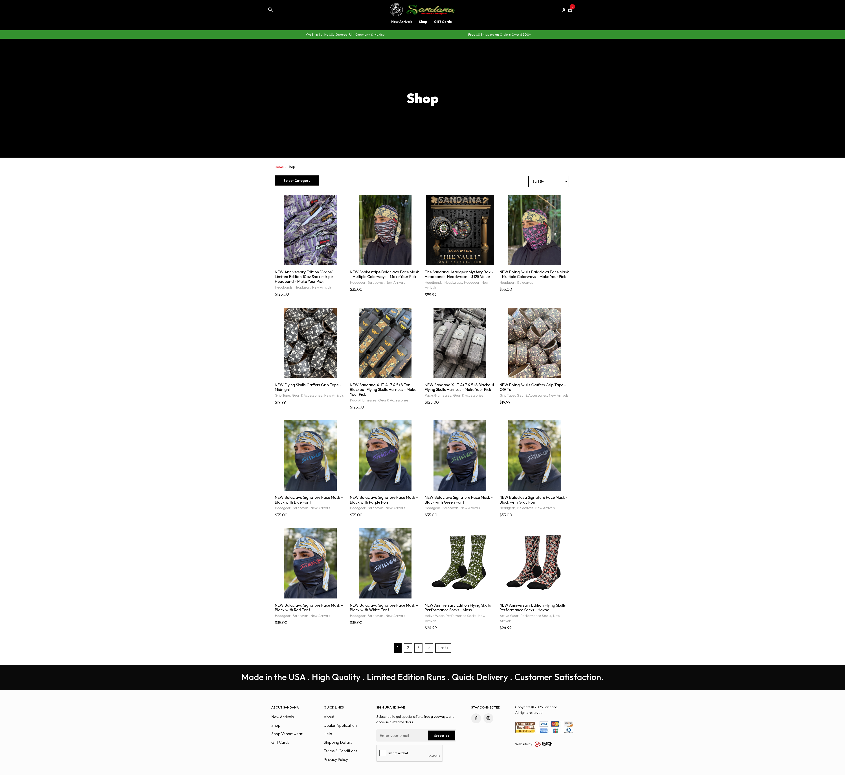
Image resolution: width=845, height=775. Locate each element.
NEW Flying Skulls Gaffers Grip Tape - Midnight (308, 387)
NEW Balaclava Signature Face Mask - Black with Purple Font (384, 499)
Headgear (302, 287)
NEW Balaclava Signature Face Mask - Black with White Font (384, 607)
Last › (443, 647)
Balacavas (375, 282)
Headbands (283, 287)
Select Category (297, 180)
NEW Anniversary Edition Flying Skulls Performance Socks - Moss (458, 607)
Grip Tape (282, 395)
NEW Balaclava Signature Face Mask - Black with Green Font (459, 499)
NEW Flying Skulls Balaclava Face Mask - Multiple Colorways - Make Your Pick (534, 274)
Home (279, 167)
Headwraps (453, 282)
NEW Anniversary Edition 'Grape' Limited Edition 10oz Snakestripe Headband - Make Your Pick (304, 277)
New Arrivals (322, 287)
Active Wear (434, 615)
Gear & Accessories (307, 395)
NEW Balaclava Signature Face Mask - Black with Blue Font (309, 499)
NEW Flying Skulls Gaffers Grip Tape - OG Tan (533, 387)
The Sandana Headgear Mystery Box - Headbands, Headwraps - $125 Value (459, 274)
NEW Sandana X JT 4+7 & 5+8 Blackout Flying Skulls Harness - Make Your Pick (459, 387)
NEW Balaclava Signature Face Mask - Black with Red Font (309, 607)
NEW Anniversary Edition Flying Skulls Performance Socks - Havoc (533, 607)
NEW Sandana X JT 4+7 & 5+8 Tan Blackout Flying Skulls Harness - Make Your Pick (383, 390)
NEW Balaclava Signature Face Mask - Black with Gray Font (534, 499)
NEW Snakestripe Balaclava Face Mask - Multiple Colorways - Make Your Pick (384, 274)
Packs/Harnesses (363, 400)
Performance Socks (461, 615)
